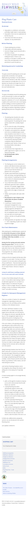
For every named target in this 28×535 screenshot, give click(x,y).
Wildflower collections (8, 455)
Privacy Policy (15, 503)
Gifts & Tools (6, 466)
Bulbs (4, 468)
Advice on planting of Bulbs (9, 493)
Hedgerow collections (8, 456)
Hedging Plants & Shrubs (9, 458)
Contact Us (21, 503)
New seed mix (6, 491)
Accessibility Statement (20, 501)
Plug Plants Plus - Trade (8, 469)
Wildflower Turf (6, 462)
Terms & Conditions (6, 503)
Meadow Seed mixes (8, 460)
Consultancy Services (8, 464)
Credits (4, 471)
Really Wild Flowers (14, 3)
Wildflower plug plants (8, 453)
